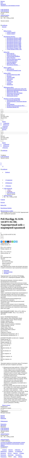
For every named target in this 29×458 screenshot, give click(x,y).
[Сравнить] (2, 238)
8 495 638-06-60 (5, 9)
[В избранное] (2, 236)
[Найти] (2, 120)
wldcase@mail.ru (5, 15)
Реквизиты (3, 424)
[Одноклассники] (4, 242)
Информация (4, 421)
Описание (6, 270)
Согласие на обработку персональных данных (13, 442)
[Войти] (1, 161)
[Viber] (10, 242)
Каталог (3, 415)
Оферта (3, 445)
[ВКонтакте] (1, 242)
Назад (9, 190)
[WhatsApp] (12, 242)
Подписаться (4, 411)
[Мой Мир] (6, 242)
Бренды (3, 417)
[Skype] (14, 242)
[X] (8, 242)
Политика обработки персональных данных (12, 443)
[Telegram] (17, 242)
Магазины (3, 425)
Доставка (6, 273)
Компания (3, 418)
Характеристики (8, 272)
